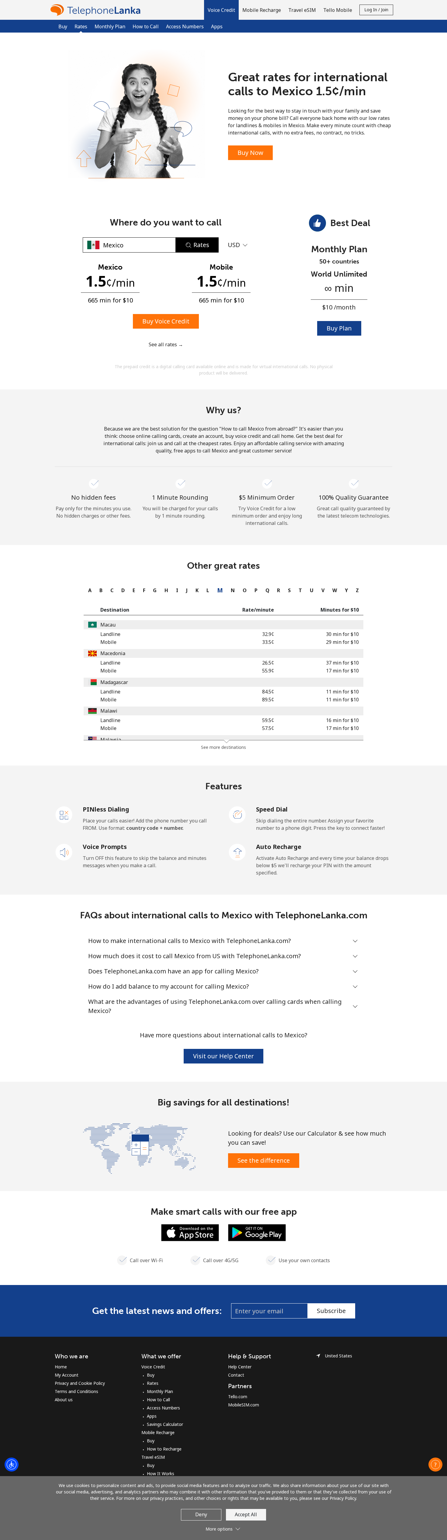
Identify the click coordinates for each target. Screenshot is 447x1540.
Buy (62, 26)
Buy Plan (339, 328)
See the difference (263, 1160)
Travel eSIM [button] (302, 10)
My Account (66, 1375)
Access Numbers (185, 26)
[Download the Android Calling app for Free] (257, 1232)
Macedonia (112, 653)
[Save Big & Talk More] (139, 1147)
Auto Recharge (278, 847)
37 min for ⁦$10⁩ (342, 662)
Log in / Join (376, 9)
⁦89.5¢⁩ (268, 699)
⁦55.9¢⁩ (268, 670)
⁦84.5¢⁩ (268, 691)
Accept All (246, 1514)
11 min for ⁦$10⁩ (342, 691)
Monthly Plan (110, 26)
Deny (201, 1514)
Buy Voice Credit (165, 321)
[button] (221, 10)
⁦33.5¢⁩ (268, 642)
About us (64, 1399)
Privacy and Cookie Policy (80, 1383)
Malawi (108, 710)
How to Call (146, 26)
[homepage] (97, 10)
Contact (236, 1375)
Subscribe (331, 1311)
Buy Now (250, 152)
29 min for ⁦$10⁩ (342, 642)
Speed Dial (272, 809)
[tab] (88, 590)
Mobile (108, 642)
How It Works (160, 1473)
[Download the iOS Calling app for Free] (190, 1232)
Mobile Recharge (158, 1432)
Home (61, 1367)
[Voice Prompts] (64, 851)
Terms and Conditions (76, 1391)
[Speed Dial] (237, 814)
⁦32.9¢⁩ (268, 634)
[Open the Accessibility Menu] (12, 1465)
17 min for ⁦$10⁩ (342, 670)
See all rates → (166, 344)
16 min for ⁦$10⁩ (342, 720)
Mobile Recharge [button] (261, 10)
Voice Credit (153, 1367)
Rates (152, 1383)
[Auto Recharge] (237, 851)
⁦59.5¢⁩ (268, 720)
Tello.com (237, 1396)
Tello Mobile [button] (337, 10)
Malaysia (110, 739)
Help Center (239, 1367)
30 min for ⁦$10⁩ (342, 634)
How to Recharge (164, 1449)
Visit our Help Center (223, 1056)
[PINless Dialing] (64, 814)
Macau (108, 624)
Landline (110, 634)
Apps (217, 26)
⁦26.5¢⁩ (268, 662)
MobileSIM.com (243, 1405)
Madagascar (114, 682)
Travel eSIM (153, 1457)
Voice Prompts (105, 847)
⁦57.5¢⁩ (268, 728)
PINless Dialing (106, 809)
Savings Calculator (165, 1424)
